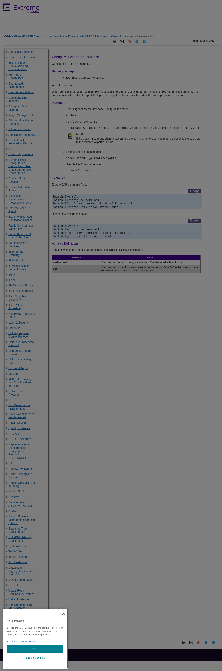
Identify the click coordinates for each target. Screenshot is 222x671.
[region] (35, 639)
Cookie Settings (35, 658)
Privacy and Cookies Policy (21, 641)
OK (35, 648)
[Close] (63, 614)
